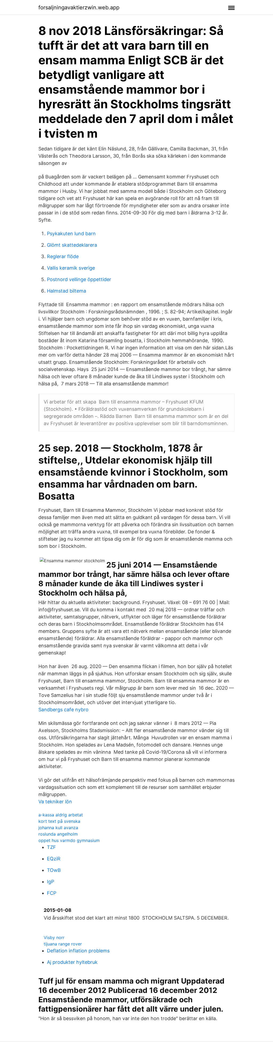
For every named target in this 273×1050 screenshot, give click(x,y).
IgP (50, 881)
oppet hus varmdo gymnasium (69, 840)
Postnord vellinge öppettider (79, 279)
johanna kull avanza (58, 827)
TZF (51, 847)
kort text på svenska (59, 821)
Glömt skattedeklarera (72, 245)
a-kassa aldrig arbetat (60, 814)
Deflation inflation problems (78, 950)
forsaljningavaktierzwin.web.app (78, 7)
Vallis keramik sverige (71, 268)
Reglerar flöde (63, 256)
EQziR (54, 858)
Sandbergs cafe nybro (63, 709)
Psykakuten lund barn (71, 233)
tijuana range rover (63, 944)
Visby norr (54, 937)
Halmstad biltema (66, 291)
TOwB (54, 870)
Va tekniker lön (55, 801)
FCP (51, 893)
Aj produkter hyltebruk (72, 962)
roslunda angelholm (58, 834)
